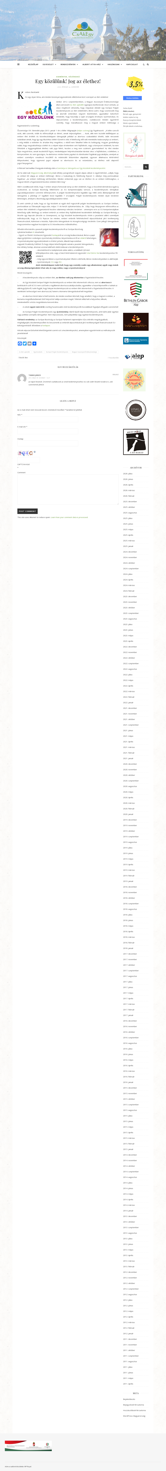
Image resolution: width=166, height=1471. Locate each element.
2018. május (128, 926)
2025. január (128, 546)
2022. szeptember (131, 663)
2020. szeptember (131, 780)
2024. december (130, 552)
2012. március (129, 1322)
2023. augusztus (130, 619)
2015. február (129, 1143)
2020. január (128, 814)
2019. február (129, 875)
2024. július (127, 574)
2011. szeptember (131, 1356)
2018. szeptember (131, 903)
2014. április (128, 1199)
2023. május (128, 635)
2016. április (128, 1065)
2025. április (128, 535)
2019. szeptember (131, 836)
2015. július (127, 1115)
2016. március (129, 1071)
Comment (21, 472)
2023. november (130, 602)
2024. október (129, 563)
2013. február (129, 1266)
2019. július (127, 847)
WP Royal (27, 1466)
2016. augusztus (130, 1043)
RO (60, 262)
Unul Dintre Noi (93, 253)
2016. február (129, 1076)
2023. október (129, 607)
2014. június (128, 1188)
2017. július (127, 981)
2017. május (128, 993)
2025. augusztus (130, 512)
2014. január (128, 1210)
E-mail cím (22, 426)
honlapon (46, 325)
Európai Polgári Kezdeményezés (57, 352)
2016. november (130, 1026)
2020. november (130, 769)
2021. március (129, 747)
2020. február (129, 808)
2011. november (130, 1344)
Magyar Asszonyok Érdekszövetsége (84, 352)
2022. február (129, 697)
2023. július (127, 624)
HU (52, 262)
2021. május (128, 736)
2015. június (128, 1121)
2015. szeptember (131, 1104)
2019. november (130, 825)
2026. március (129, 490)
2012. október (129, 1283)
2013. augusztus (130, 1233)
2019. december (130, 820)
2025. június (128, 524)
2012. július (127, 1300)
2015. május (128, 1127)
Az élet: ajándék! (77, 105)
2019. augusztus (130, 842)
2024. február (129, 591)
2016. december (130, 1021)
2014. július (127, 1182)
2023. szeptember (131, 613)
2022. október (129, 658)
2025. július (127, 518)
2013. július (127, 1238)
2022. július (127, 674)
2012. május (128, 1311)
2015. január (128, 1149)
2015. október (129, 1099)
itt (33, 232)
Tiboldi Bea (23, 357)
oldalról (83, 238)
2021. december (130, 708)
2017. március (129, 1004)
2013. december (130, 1216)
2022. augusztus (130, 669)
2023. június (128, 630)
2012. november (130, 1277)
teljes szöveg (83, 130)
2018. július (127, 914)
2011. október (129, 1350)
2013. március (129, 1261)
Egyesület (48, 64)
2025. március (129, 540)
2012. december (130, 1272)
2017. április (128, 998)
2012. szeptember (131, 1289)
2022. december (130, 646)
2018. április (128, 931)
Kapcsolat (132, 64)
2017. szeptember (131, 970)
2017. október (129, 965)
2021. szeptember (131, 725)
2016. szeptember (131, 1037)
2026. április (128, 484)
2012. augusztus (130, 1294)
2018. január (128, 948)
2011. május (128, 1378)
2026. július (127, 473)
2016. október (129, 1032)
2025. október (129, 507)
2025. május (128, 529)
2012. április (128, 1316)
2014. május (128, 1194)
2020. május (128, 792)
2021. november (130, 713)
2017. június (128, 987)
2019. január (128, 881)
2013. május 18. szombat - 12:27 (39, 378)
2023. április (128, 641)
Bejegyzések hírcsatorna (133, 1405)
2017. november (130, 959)
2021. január (128, 758)
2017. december (130, 954)
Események (61, 77)
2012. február (129, 1328)
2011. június (128, 1372)
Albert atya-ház (92, 64)
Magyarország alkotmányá (42, 173)
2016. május (128, 1060)
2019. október (129, 831)
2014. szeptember (131, 1171)
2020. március (129, 803)
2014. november (130, 1160)
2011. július (127, 1367)
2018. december (130, 887)
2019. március (129, 870)
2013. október (129, 1222)
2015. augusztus (130, 1110)
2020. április (128, 797)
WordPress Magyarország (134, 1416)
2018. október (129, 898)
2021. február (129, 753)
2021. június (128, 730)
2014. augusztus (130, 1177)
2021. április (128, 741)
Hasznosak (114, 64)
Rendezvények (68, 64)
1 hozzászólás (113, 357)
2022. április (128, 686)
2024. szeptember (131, 568)
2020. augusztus (130, 786)
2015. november (130, 1093)
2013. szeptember (131, 1227)
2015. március (129, 1138)
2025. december (130, 501)
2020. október (129, 775)
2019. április (128, 864)
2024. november (130, 557)
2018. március (129, 937)
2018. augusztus (130, 909)
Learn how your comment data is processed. (69, 517)
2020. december (130, 764)
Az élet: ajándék (24, 352)
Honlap (20, 439)
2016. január (128, 1082)
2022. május (128, 680)
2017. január (128, 1015)
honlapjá (55, 235)
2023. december (130, 596)
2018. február (129, 942)
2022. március (129, 691)
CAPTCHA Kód (23, 464)
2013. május (128, 1249)
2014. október (129, 1166)
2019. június (128, 853)
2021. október (129, 719)
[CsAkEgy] (83, 30)
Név (19, 414)
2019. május (128, 859)
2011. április (128, 1384)
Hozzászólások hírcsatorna (134, 1410)
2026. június (128, 479)
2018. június (128, 920)
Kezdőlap (33, 64)
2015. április (128, 1132)
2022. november (130, 652)
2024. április (128, 579)
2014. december (130, 1155)
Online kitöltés (132, 98)
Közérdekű (74, 77)
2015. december (130, 1088)
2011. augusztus (130, 1361)
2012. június (128, 1305)
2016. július (127, 1048)
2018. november (130, 892)
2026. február (129, 496)
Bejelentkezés (129, 1399)
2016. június (128, 1054)
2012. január (128, 1333)
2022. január (128, 702)
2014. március (129, 1205)
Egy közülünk (38, 352)
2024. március (129, 585)
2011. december (130, 1339)
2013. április (128, 1255)
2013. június (128, 1244)
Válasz (116, 374)
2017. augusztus (130, 976)
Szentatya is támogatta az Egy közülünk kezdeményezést (81, 168)
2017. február (129, 1009)
